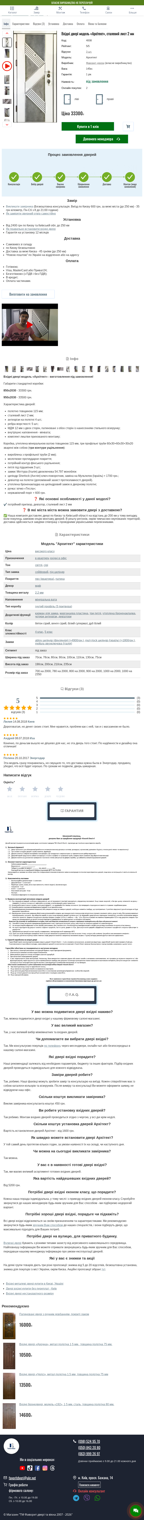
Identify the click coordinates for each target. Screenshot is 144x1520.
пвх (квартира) (44, 578)
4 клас (39, 631)
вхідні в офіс (58, 558)
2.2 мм (39, 592)
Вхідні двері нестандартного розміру (30, 1293)
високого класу (45, 551)
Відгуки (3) (39, 24)
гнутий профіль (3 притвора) (53, 606)
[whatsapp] (99, 1498)
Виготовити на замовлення (28, 294)
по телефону (52, 1045)
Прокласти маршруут (89, 1485)
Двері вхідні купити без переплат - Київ (31, 1288)
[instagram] (45, 1469)
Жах (9, 796)
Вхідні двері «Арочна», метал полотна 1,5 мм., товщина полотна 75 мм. (65, 1344)
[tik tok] (30, 1469)
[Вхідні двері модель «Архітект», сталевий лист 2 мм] (6, 369)
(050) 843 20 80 (89, 1447)
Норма (35, 796)
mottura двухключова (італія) (53, 643)
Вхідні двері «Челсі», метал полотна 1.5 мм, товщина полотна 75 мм (63, 1374)
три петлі (95, 613)
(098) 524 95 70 (89, 1441)
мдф (38, 585)
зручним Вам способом (48, 1225)
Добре (47, 796)
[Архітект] (35, 76)
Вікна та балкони (97, 24)
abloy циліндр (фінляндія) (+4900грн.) (59, 640)
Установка (53, 24)
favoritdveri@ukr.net (22, 1477)
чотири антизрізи (46, 616)
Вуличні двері (12, 1242)
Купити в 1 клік (88, 126)
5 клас (49, 631)
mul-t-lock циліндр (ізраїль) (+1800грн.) (110, 640)
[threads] (52, 1469)
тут (103, 1269)
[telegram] (78, 1498)
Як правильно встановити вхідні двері (31, 228)
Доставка (68, 24)
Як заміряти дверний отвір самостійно (31, 213)
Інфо (6, 24)
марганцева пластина (74, 613)
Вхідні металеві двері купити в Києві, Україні (34, 1283)
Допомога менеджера (98, 138)
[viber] (88, 1498)
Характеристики (20, 24)
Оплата (80, 24)
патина (60, 578)
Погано (22, 796)
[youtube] (22, 1469)
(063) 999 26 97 (89, 1453)
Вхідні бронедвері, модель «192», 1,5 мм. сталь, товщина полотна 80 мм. (66, 1404)
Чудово (60, 796)
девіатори (64, 616)
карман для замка (46, 613)
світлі (38, 565)
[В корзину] (128, 126)
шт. (89, 51)
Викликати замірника (19, 206)
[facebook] (37, 1469)
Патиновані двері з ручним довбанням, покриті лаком (54, 1314)
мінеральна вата (46, 599)
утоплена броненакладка (119, 613)
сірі (46, 565)
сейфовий (41, 571)
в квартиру (42, 558)
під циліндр (57, 571)
